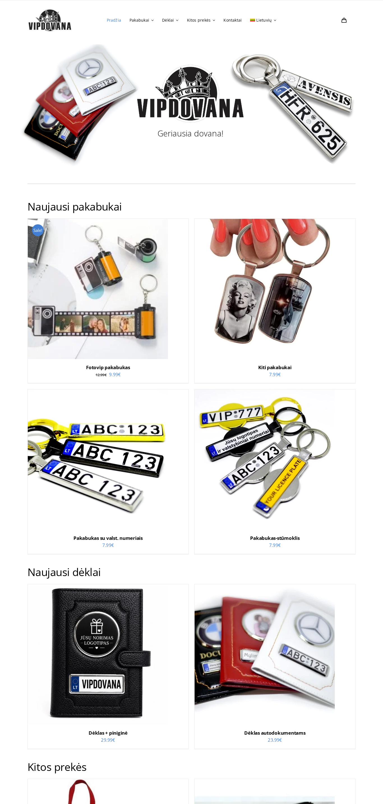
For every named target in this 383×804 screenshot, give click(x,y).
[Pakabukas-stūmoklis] (265, 393)
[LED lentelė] (265, 783)
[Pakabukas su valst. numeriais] (98, 393)
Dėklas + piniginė (108, 733)
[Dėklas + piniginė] (98, 588)
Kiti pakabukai (274, 367)
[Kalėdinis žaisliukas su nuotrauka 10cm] (98, 783)
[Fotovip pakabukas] (98, 223)
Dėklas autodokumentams (274, 733)
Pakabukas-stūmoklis (274, 538)
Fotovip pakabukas (108, 367)
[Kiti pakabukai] (265, 223)
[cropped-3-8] (49, 8)
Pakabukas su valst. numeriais (108, 538)
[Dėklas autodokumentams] (265, 588)
